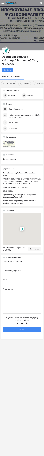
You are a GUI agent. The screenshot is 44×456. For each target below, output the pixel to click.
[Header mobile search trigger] (41, 3)
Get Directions (34, 249)
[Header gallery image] (22, 25)
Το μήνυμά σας (8, 289)
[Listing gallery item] (9, 144)
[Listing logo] (6, 50)
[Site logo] (11, 3)
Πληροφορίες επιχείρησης (12, 76)
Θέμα (5, 280)
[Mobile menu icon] (2, 3)
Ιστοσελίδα (13, 129)
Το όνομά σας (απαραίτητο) (12, 261)
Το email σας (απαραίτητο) (12, 271)
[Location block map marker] (22, 229)
